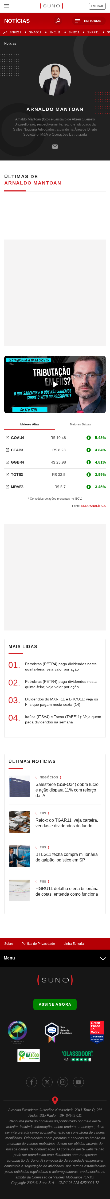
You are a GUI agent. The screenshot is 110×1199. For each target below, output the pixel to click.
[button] (89, 21)
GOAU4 (17, 438)
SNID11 (74, 32)
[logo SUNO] (51, 6)
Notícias (10, 43)
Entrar (97, 6)
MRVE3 (17, 487)
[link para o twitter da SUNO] (47, 1082)
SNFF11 (93, 32)
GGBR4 (17, 462)
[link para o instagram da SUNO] (62, 1082)
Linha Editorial (74, 944)
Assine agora (55, 1004)
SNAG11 (35, 32)
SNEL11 (55, 32)
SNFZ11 (15, 32)
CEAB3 (17, 450)
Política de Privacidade (38, 944)
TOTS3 (17, 474)
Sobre (8, 944)
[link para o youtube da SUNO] (78, 1082)
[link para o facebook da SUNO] (31, 1082)
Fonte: (89, 505)
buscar (58, 21)
